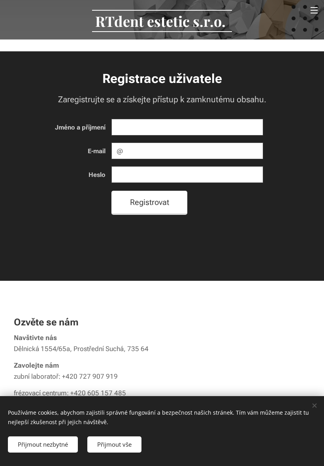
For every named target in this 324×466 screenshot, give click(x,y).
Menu (314, 10)
